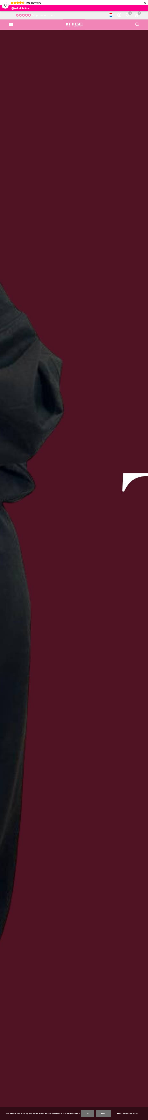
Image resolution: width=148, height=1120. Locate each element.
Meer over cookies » (127, 1113)
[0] (136, 15)
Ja (87, 1113)
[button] (11, 24)
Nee (103, 1113)
